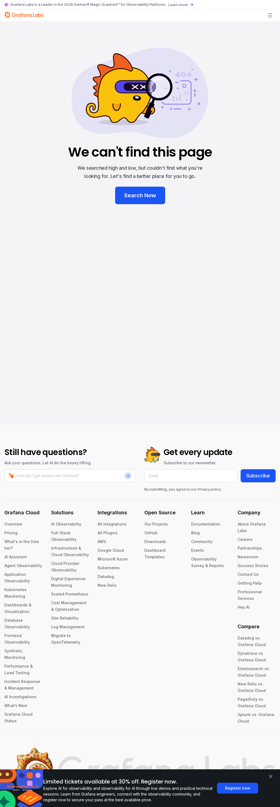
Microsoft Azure (113, 559)
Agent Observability (23, 565)
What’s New (15, 705)
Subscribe (258, 476)
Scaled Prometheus (69, 594)
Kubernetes (109, 567)
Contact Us (248, 574)
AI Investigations (20, 696)
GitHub (151, 532)
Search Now (140, 195)
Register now (237, 788)
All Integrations (112, 524)
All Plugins (108, 532)
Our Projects (156, 524)
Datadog (106, 576)
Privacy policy (209, 489)
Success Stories (253, 565)
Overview (13, 524)
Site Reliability (64, 618)
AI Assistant (15, 556)
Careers (245, 539)
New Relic (107, 585)
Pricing (11, 532)
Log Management (68, 626)
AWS (102, 541)
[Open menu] (270, 15)
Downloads (155, 541)
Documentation (205, 524)
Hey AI (244, 607)
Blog (195, 532)
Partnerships (250, 548)
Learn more (178, 4)
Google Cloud (111, 550)
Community (201, 541)
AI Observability (66, 524)
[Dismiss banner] (271, 776)
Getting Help (250, 583)
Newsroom (248, 556)
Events (197, 550)
